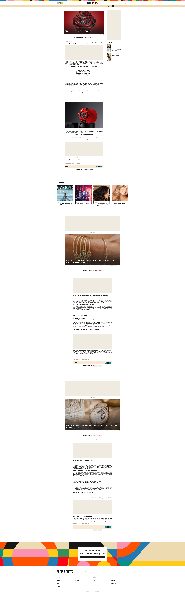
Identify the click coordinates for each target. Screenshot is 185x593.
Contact (94, 580)
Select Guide (95, 582)
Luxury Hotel (88, 6)
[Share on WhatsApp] (110, 363)
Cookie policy (113, 582)
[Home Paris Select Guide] (108, 6)
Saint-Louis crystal (83, 465)
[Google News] (100, 366)
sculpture (79, 301)
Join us (92, 557)
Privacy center (113, 583)
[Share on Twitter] (108, 363)
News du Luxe (83, 6)
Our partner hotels (78, 582)
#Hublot (88, 75)
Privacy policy (113, 580)
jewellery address (101, 275)
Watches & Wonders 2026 (107, 439)
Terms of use (113, 579)
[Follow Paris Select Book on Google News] (91, 37)
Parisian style (92, 275)
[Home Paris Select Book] (92, 3)
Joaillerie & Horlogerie (69, 41)
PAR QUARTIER (58, 580)
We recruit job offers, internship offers (99, 579)
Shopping (100, 6)
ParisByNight (92, 6)
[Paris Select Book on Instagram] (58, 3)
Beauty (103, 6)
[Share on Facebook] (106, 363)
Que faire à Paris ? (59, 579)
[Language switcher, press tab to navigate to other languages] (126, 3)
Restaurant (96, 6)
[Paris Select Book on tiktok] (62, 3)
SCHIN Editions (77, 580)
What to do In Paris (74, 6)
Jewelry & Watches (79, 159)
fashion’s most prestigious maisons (84, 297)
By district (79, 6)
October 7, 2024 (86, 78)
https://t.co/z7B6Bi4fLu (80, 76)
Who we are (76, 579)
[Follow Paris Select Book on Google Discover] (86, 37)
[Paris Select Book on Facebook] (60, 3)
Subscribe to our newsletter (119, 3)
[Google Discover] (95, 366)
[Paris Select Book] (65, 571)
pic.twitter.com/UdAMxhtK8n (81, 77)
